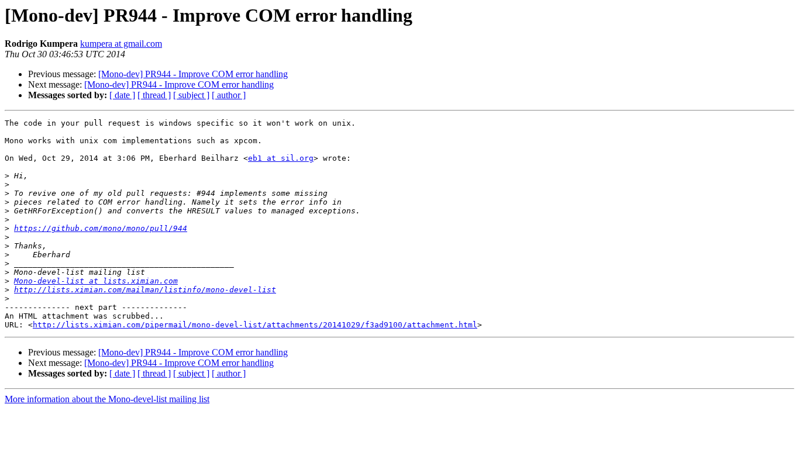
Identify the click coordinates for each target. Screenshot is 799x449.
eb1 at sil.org (281, 158)
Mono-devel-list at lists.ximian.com (96, 281)
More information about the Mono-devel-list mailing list (107, 399)
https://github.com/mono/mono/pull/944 (100, 228)
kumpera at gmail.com (121, 44)
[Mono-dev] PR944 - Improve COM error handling (193, 74)
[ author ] (229, 95)
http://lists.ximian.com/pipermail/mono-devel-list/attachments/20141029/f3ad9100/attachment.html (255, 324)
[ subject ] (191, 95)
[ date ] (122, 95)
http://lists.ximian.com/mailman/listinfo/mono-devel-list (145, 289)
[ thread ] (154, 95)
